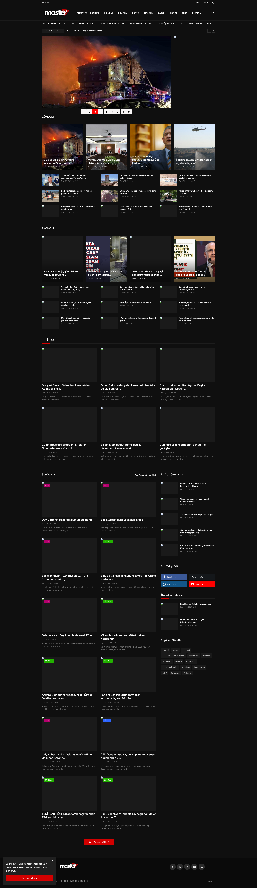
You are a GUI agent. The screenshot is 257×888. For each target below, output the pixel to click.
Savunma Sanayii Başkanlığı (173, 656)
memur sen (193, 656)
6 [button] (112, 111)
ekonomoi (167, 661)
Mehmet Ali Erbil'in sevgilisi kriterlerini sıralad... (192, 620)
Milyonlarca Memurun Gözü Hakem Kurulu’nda (87, 30)
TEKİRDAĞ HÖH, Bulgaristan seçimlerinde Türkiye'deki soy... (68, 815)
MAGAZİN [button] (148, 13)
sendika (178, 661)
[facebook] (173, 867)
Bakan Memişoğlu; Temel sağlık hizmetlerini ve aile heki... (121, 446)
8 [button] (123, 111)
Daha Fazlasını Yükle (97, 842)
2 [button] (89, 111)
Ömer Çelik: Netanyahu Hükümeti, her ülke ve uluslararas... (128, 387)
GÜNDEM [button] (94, 13)
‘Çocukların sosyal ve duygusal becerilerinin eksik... (194, 500)
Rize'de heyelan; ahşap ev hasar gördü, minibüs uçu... (79, 207)
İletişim (210, 881)
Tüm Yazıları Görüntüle (145, 475)
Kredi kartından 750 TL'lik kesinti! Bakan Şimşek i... (191, 273)
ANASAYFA (82, 13)
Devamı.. (196, 13)
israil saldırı (190, 661)
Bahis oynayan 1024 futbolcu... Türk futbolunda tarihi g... (65, 577)
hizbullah (206, 656)
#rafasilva (187, 673)
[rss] (202, 867)
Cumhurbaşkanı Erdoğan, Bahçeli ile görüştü (183, 446)
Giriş (197, 2)
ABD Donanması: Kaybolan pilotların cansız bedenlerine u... (128, 756)
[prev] (209, 31)
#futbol (166, 650)
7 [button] (117, 111)
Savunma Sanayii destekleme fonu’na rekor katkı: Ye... (137, 288)
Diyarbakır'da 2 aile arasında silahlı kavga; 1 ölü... (136, 207)
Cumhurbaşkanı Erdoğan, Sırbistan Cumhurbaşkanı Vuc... (196, 531)
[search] (212, 12)
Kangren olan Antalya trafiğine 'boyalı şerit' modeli (196, 207)
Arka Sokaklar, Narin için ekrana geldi (197, 514)
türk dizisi (175, 673)
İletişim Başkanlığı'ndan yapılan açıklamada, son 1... (194, 161)
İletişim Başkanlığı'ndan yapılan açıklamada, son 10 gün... (121, 696)
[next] (213, 31)
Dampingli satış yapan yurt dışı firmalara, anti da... (193, 288)
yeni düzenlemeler (170, 667)
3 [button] (95, 111)
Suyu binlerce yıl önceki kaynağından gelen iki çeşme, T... (128, 815)
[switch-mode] (212, 3)
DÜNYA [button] (135, 13)
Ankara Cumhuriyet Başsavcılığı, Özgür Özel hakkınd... (146, 160)
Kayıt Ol (205, 2)
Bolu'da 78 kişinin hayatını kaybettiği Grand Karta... (59, 161)
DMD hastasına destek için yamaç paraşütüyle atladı (76, 192)
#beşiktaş (186, 667)
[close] (53, 860)
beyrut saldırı (199, 667)
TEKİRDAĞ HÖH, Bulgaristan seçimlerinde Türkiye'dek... (74, 176)
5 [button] (106, 111)
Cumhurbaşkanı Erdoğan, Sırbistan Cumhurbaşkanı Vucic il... (64, 446)
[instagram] (187, 867)
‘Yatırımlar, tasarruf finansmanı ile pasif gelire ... (138, 319)
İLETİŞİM (45, 2)
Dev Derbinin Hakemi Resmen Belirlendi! (67, 519)
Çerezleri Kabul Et (29, 878)
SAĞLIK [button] (161, 13)
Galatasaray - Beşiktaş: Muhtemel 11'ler (67, 635)
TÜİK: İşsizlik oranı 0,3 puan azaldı (135, 302)
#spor (175, 650)
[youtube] (194, 867)
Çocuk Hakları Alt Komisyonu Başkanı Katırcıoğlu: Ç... (197, 546)
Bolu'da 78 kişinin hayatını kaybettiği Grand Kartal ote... (128, 577)
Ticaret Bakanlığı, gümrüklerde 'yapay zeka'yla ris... (61, 273)
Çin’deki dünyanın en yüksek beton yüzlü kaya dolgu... (195, 176)
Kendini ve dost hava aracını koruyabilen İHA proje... (193, 484)
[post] (106, 72)
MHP (165, 673)
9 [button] (129, 111)
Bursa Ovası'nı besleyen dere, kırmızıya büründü (138, 192)
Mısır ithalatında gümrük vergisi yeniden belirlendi (75, 319)
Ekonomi (186, 650)
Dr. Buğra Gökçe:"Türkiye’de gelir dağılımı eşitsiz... (76, 303)
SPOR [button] (184, 13)
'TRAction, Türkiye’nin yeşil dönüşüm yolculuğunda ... (148, 273)
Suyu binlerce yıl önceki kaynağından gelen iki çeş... (137, 176)
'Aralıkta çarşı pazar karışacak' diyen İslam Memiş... (105, 273)
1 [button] (84, 111)
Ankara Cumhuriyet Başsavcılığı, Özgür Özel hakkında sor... (67, 696)
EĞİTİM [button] (173, 13)
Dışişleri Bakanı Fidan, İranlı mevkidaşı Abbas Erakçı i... (66, 387)
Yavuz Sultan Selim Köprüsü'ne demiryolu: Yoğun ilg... (75, 288)
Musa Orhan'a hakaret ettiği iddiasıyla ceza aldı (196, 192)
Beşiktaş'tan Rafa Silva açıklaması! (122, 519)
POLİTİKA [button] (122, 13)
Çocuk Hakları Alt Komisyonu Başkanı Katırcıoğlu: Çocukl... (183, 387)
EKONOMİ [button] (108, 13)
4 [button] (100, 111)
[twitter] (180, 867)
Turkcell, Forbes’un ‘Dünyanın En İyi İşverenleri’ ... (195, 303)
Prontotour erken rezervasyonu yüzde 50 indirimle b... (196, 319)
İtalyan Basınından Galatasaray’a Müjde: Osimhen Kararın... (67, 756)
